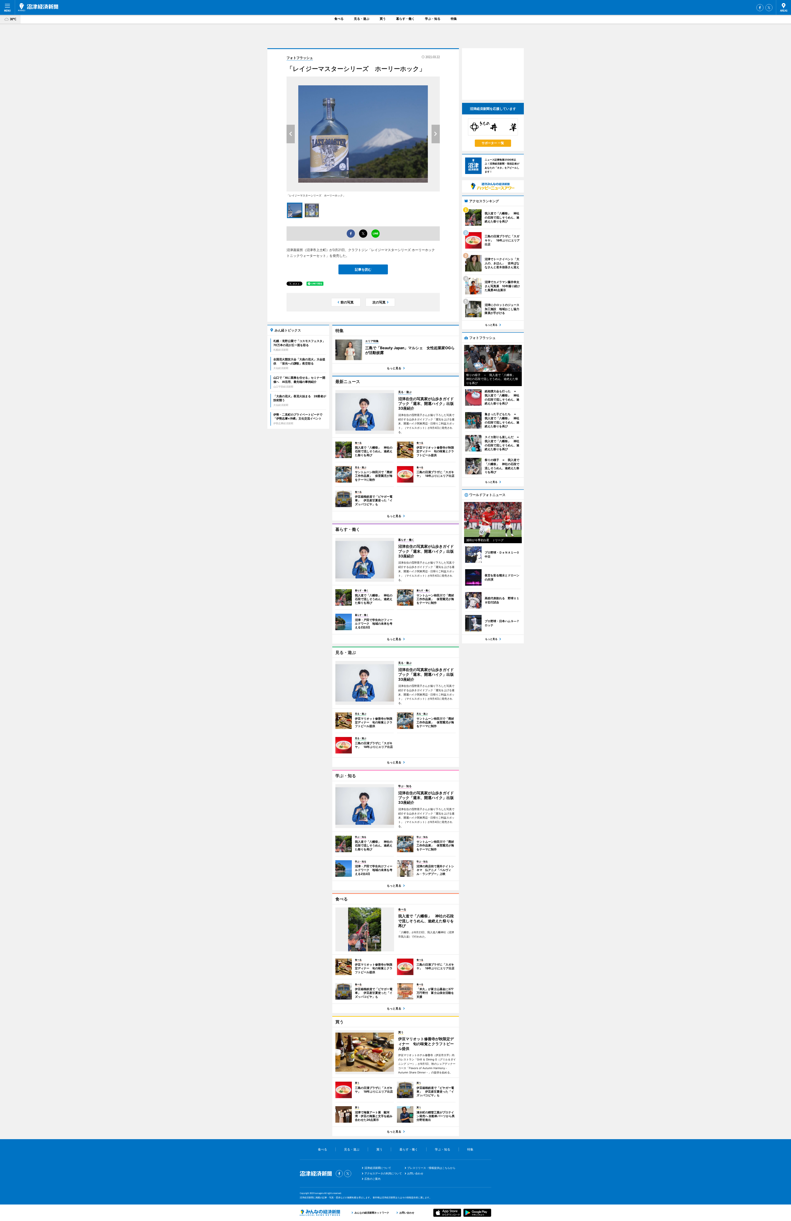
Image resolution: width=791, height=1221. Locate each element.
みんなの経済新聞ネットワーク (320, 1213)
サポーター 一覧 (493, 143)
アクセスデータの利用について (383, 1173)
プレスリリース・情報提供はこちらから (431, 1167)
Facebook (759, 7)
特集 (454, 19)
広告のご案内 (372, 1178)
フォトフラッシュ (300, 58)
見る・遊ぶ (361, 19)
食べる (339, 19)
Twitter (768, 7)
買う (383, 19)
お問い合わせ (415, 1173)
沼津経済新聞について (377, 1167)
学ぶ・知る (432, 19)
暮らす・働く (405, 19)
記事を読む (363, 269)
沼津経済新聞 (38, 7)
